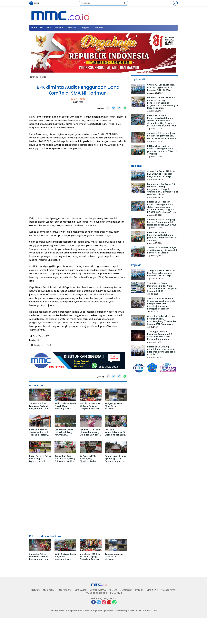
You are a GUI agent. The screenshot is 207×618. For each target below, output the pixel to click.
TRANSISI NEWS (168, 590)
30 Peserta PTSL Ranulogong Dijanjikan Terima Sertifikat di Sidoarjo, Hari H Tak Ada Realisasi (90, 458)
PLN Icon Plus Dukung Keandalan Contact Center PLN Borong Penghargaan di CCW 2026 (161, 350)
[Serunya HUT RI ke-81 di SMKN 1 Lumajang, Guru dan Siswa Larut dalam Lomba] (91, 421)
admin (74, 99)
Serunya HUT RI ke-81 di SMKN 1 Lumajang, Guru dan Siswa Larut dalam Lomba (91, 432)
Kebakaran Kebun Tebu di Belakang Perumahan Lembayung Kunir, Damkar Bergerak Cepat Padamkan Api (63, 432)
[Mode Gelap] (175, 3)
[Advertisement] (78, 183)
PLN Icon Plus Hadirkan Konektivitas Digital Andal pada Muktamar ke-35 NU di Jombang (161, 150)
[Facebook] (93, 602)
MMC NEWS (152, 590)
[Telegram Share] (119, 108)
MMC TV (139, 590)
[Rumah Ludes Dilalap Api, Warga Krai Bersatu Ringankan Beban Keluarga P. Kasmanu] (116, 447)
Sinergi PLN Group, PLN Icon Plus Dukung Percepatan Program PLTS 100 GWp (161, 87)
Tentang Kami (57, 610)
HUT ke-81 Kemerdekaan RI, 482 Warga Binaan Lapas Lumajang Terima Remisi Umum (116, 432)
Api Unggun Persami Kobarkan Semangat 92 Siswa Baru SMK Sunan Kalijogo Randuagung (159, 335)
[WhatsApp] (114, 602)
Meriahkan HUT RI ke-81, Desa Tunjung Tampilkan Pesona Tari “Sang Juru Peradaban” (91, 406)
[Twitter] (98, 602)
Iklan (68, 610)
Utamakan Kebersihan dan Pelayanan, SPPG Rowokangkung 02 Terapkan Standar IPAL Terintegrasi (162, 320)
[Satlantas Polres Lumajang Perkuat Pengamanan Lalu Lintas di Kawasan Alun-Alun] (40, 395)
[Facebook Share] (108, 108)
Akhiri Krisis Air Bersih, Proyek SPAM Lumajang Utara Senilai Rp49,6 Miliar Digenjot (65, 406)
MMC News (45, 27)
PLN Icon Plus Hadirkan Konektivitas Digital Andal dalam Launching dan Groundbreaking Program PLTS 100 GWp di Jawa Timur (161, 120)
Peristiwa (71, 27)
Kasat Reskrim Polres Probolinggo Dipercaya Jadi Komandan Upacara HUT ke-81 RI (40, 458)
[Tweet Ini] (113, 108)
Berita (82, 99)
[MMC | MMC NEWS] (77, 15)
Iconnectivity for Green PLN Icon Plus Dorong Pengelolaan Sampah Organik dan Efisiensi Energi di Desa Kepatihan (162, 103)
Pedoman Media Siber (83, 610)
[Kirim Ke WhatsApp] (125, 108)
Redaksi (109, 610)
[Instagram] (104, 602)
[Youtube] (109, 602)
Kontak (100, 610)
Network (98, 27)
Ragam (85, 27)
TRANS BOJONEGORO (96, 593)
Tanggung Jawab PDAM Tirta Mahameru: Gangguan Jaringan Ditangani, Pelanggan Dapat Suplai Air (115, 406)
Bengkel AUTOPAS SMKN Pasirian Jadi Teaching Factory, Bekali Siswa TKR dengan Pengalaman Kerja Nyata (40, 432)
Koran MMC (116, 593)
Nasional (59, 27)
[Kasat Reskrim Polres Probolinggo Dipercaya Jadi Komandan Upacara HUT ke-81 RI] (40, 447)
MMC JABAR (81, 590)
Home (34, 27)
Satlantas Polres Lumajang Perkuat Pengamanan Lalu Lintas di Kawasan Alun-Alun (38, 406)
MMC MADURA (64, 590)
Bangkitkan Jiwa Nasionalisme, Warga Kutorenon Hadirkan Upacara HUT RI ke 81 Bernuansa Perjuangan (65, 458)
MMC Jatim (48, 590)
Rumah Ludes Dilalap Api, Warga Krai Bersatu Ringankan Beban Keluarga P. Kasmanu (115, 458)
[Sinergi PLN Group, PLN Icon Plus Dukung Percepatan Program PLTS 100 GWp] (138, 89)
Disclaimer (120, 610)
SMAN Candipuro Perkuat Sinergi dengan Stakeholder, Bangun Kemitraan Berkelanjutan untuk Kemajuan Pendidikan (161, 303)
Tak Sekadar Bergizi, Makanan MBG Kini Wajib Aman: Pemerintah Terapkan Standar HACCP (162, 287)
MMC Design (126, 590)
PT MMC (113, 590)
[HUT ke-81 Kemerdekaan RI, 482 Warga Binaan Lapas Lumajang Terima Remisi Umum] (116, 421)
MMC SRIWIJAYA (98, 590)
